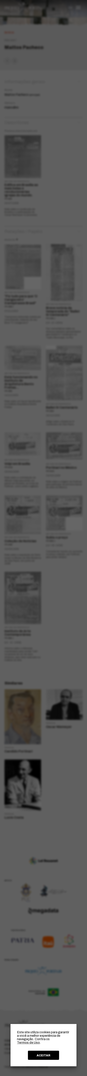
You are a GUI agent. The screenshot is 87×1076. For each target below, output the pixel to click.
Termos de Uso (28, 1042)
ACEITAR (43, 1055)
